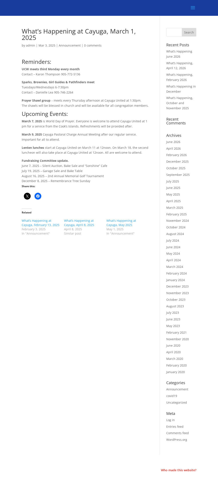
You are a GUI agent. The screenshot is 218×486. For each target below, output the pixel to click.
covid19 (171, 396)
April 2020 (173, 352)
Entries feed (175, 427)
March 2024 (174, 267)
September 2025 (178, 175)
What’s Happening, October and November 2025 (179, 103)
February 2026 (176, 155)
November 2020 (177, 339)
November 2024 (177, 221)
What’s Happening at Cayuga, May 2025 (121, 223)
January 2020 (175, 372)
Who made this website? (178, 470)
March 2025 (174, 208)
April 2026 (173, 148)
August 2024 (175, 234)
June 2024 (173, 247)
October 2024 (175, 227)
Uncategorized (176, 402)
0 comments (93, 45)
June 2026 (173, 142)
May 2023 (173, 326)
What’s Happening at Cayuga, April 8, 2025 (79, 223)
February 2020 (176, 365)
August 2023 (175, 306)
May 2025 (173, 194)
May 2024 (173, 253)
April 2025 (173, 201)
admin (30, 45)
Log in (170, 420)
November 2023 (177, 293)
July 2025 (172, 181)
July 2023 (172, 313)
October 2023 (175, 300)
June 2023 (173, 319)
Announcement (70, 45)
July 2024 (172, 240)
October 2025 (175, 168)
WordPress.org (176, 440)
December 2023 (177, 286)
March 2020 (174, 359)
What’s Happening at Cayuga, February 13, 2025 (40, 223)
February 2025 (176, 214)
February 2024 (176, 273)
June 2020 (173, 345)
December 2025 (177, 161)
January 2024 (175, 280)
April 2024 (173, 260)
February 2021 (176, 332)
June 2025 (173, 188)
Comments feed (177, 433)
